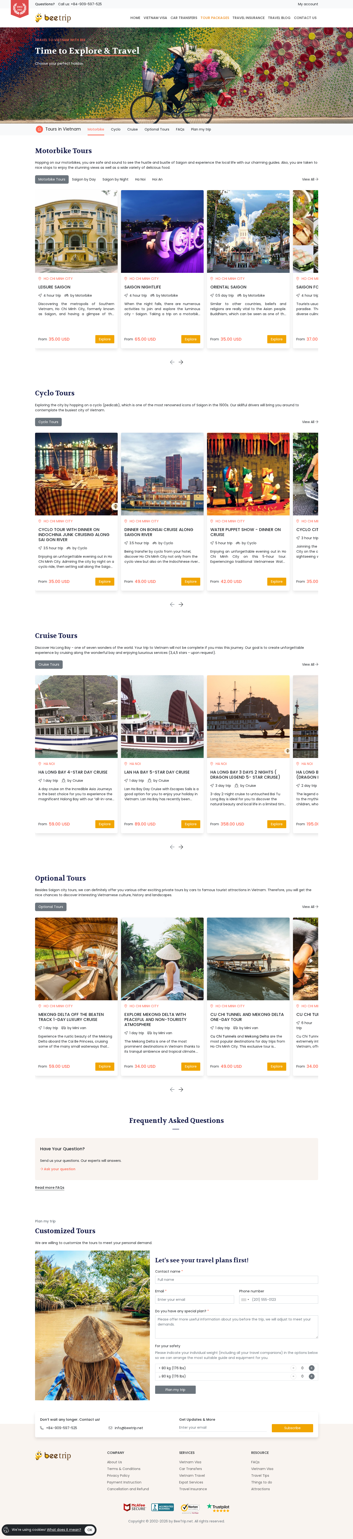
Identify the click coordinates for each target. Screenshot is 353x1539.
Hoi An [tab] (157, 179)
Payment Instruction (124, 1482)
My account (308, 4)
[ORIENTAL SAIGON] (248, 231)
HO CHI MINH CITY (58, 278)
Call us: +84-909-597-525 (80, 4)
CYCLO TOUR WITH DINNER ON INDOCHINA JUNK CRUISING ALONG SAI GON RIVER (74, 535)
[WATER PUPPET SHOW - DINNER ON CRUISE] (248, 474)
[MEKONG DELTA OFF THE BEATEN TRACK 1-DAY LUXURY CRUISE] (76, 959)
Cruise (132, 129)
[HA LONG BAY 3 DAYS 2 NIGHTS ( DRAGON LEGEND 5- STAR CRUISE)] (248, 716)
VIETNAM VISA (155, 17)
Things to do (261, 1482)
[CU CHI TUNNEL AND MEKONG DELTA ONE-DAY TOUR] (248, 959)
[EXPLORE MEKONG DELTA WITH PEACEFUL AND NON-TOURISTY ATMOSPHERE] (162, 959)
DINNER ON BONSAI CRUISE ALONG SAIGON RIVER (158, 532)
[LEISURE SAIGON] (76, 231)
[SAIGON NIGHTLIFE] (162, 231)
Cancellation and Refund (128, 1489)
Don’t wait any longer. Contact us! (70, 1419)
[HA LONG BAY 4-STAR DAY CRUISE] (76, 716)
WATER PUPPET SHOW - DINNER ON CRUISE (245, 532)
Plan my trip (201, 129)
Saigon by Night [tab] (115, 179)
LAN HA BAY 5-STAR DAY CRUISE (157, 772)
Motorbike (96, 129)
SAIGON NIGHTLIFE (142, 287)
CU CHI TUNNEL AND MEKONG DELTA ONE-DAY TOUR (247, 1017)
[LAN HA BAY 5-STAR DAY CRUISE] (162, 716)
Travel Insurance (193, 1489)
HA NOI (49, 763)
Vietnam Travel (192, 1475)
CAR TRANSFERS (183, 17)
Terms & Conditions (123, 1468)
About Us (114, 1462)
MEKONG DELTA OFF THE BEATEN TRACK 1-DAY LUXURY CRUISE (71, 1017)
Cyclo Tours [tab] (48, 421)
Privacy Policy (118, 1475)
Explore (105, 339)
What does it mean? (64, 1529)
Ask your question (59, 1169)
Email (161, 1291)
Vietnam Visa (190, 1462)
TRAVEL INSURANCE (248, 17)
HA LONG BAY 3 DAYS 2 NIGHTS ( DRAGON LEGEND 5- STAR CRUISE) (245, 774)
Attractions (260, 1489)
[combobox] (244, 1299)
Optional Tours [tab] (50, 906)
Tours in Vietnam (63, 129)
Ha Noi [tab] (140, 179)
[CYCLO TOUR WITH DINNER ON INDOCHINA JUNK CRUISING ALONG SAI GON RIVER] (76, 474)
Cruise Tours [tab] (48, 664)
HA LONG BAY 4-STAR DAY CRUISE (73, 772)
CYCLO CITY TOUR (314, 529)
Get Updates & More (197, 1419)
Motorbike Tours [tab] (51, 179)
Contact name (169, 1271)
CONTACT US (305, 17)
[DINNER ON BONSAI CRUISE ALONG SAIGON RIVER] (162, 474)
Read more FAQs (49, 1187)
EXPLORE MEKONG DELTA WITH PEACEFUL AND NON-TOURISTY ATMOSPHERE (155, 1019)
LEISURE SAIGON (54, 287)
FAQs (180, 129)
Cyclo (116, 129)
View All (308, 179)
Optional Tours (157, 129)
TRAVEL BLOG (279, 17)
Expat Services (191, 1482)
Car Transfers (190, 1468)
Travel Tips (260, 1475)
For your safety (167, 1346)
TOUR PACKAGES (215, 17)
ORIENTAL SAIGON (228, 287)
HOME (135, 17)
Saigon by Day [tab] (84, 179)
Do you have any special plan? (182, 1311)
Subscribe (292, 1428)
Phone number (251, 1291)
